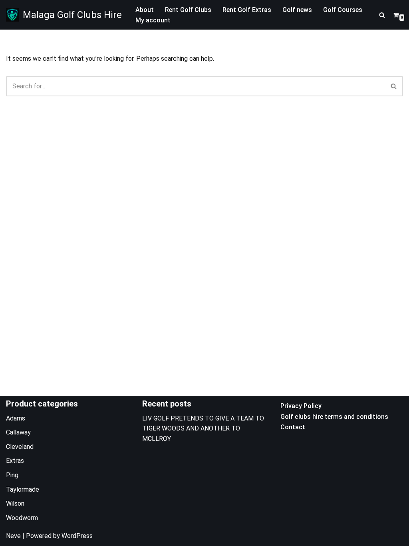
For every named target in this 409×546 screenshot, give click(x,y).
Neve (13, 536)
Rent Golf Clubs (188, 10)
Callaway (18, 432)
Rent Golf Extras (246, 10)
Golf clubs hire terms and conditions (334, 416)
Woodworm (22, 518)
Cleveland (20, 446)
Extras (15, 460)
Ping (12, 475)
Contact (292, 427)
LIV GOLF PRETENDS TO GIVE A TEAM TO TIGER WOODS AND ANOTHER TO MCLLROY (203, 428)
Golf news (297, 10)
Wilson (15, 503)
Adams (15, 418)
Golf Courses (342, 10)
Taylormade (22, 489)
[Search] (382, 15)
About (144, 10)
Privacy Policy (301, 406)
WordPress (77, 536)
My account (153, 20)
